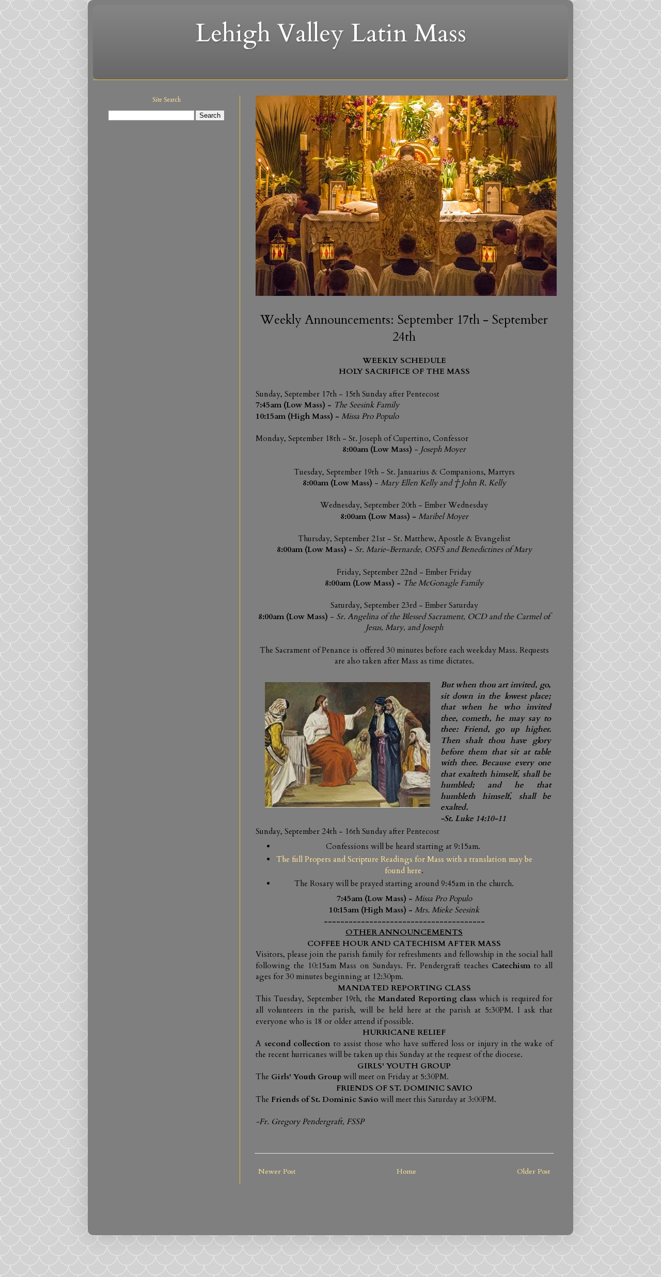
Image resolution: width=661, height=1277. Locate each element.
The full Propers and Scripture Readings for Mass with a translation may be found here (404, 865)
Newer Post (276, 1171)
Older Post (533, 1171)
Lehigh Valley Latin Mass (330, 33)
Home (406, 1171)
